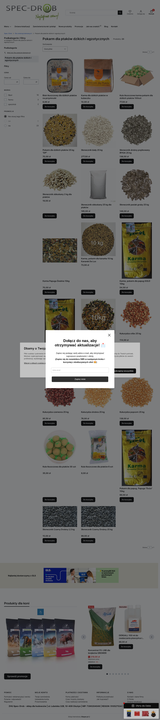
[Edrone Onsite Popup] (80, 360)
